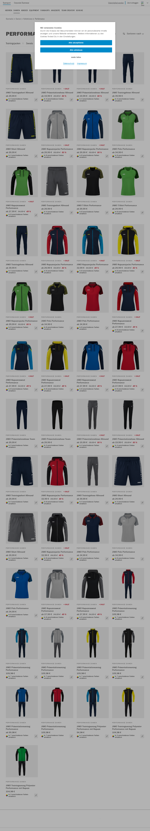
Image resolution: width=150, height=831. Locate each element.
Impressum (82, 63)
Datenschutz (68, 63)
